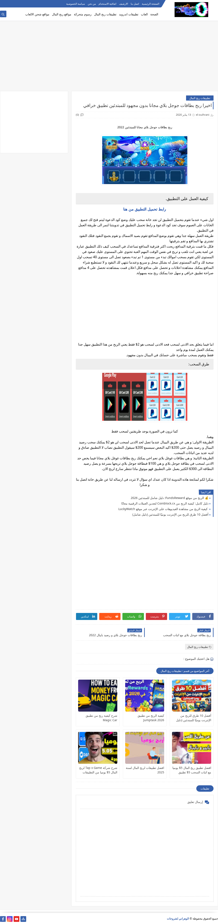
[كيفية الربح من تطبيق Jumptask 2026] (144, 696)
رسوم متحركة (83, 14)
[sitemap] (23, 919)
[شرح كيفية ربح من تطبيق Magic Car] (97, 696)
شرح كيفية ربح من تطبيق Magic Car (101, 718)
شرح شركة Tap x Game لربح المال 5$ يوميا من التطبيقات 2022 (98, 770)
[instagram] (10, 919)
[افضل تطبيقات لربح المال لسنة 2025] (144, 748)
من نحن (92, 4)
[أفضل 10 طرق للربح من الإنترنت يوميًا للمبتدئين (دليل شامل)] (191, 696)
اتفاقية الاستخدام (107, 4)
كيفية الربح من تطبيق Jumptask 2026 (151, 718)
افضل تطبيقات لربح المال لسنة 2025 (145, 770)
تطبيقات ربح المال (105, 14)
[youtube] (16, 919)
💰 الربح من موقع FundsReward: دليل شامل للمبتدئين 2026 (169, 498)
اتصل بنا (135, 4)
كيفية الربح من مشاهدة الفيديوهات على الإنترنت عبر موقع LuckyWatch (163, 509)
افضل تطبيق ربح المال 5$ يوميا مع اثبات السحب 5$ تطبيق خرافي (191, 770)
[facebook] (3, 919)
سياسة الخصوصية (75, 4)
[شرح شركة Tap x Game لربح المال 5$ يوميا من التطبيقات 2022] (97, 748)
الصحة (154, 14)
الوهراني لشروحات (178, 918)
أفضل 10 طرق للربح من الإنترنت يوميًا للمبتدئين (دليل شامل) (170, 514)
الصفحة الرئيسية (150, 4)
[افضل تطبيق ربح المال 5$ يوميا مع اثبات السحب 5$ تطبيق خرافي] (191, 748)
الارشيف (123, 4)
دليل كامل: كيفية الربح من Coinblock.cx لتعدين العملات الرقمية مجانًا (164, 503)
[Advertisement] (109, 58)
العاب (144, 14)
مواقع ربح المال (61, 14)
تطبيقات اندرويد (128, 14)
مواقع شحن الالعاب (37, 14)
